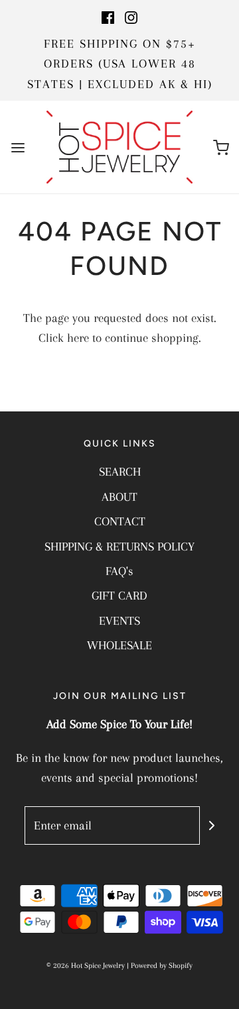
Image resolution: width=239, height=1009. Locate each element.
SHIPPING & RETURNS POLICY (119, 546)
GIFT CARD (119, 595)
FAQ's (119, 571)
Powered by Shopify (162, 965)
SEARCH (120, 471)
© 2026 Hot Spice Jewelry (85, 965)
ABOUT (119, 497)
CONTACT (119, 521)
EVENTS (119, 620)
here (78, 338)
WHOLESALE (119, 645)
